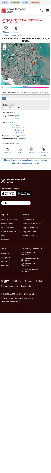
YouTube (5, 265)
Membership (28, 219)
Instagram (5, 257)
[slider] (4, 98)
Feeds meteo (28, 235)
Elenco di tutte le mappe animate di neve (21, 160)
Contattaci (40, 281)
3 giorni (16, 115)
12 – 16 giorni (17, 132)
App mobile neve (30, 227)
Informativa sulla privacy (24, 298)
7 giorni (16, 118)
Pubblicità (17, 281)
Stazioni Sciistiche (9, 219)
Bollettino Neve (7, 227)
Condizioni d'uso (7, 298)
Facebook (5, 253)
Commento (26, 286)
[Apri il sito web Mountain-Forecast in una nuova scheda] (15, 2)
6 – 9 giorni (16, 127)
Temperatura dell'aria (43, 154)
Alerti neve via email (32, 223)
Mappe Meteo (7, 223)
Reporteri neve (29, 231)
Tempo (31, 153)
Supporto (29, 281)
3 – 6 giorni (16, 125)
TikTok (4, 261)
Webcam (8, 153)
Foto (3, 235)
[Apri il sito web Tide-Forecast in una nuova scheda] (25, 2)
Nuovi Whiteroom (8, 231)
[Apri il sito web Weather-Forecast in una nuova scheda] (35, 2)
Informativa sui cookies (9, 301)
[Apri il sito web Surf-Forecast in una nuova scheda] (5, 2)
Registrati (22, 139)
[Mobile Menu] (47, 10)
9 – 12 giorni (16, 130)
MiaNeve (5, 239)
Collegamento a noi (9, 286)
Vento (20, 153)
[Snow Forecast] (12, 10)
